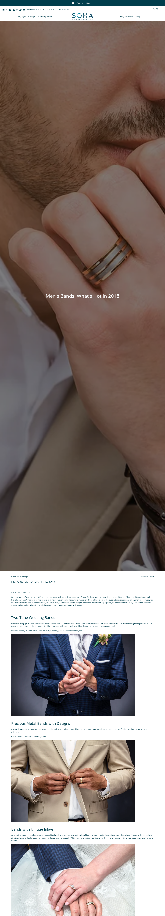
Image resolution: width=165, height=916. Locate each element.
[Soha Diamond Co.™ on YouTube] (24, 10)
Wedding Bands (45, 16)
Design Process (126, 16)
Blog (138, 16)
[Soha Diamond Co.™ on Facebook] (7, 10)
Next (152, 577)
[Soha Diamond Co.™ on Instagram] (11, 10)
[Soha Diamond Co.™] (82, 16)
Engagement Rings (26, 16)
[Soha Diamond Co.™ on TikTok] (21, 10)
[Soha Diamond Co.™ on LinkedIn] (14, 10)
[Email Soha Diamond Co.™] (4, 10)
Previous (144, 577)
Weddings (24, 576)
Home (13, 576)
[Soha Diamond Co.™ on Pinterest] (17, 10)
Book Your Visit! (83, 3)
